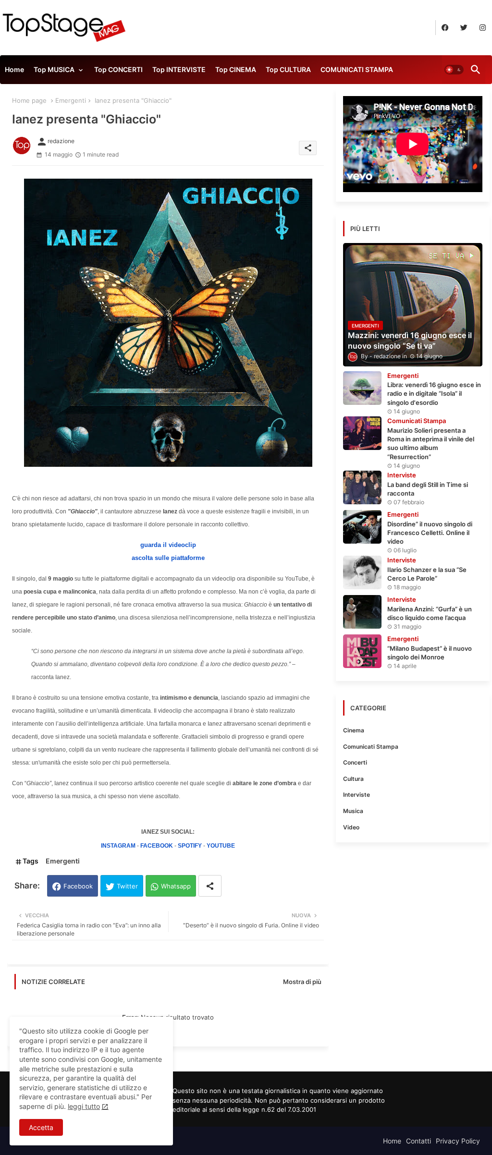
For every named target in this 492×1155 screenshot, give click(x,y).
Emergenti (70, 100)
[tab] (14, 72)
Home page (29, 100)
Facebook (78, 886)
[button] (454, 69)
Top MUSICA (54, 69)
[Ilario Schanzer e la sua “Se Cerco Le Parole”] (362, 572)
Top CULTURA (288, 69)
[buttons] (445, 27)
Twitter (127, 886)
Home (14, 69)
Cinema (353, 730)
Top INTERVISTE (179, 69)
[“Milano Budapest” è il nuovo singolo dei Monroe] (362, 651)
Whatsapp (176, 886)
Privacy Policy (458, 1141)
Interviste (356, 794)
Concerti (355, 762)
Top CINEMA (235, 69)
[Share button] (209, 886)
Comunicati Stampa (370, 746)
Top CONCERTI (118, 69)
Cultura (353, 778)
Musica (353, 811)
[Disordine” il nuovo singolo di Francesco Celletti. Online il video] (362, 527)
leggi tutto (84, 1106)
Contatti (418, 1141)
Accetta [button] (41, 1127)
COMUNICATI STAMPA (356, 69)
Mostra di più (302, 981)
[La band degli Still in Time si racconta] (362, 487)
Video (351, 827)
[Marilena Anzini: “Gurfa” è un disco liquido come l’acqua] (362, 612)
